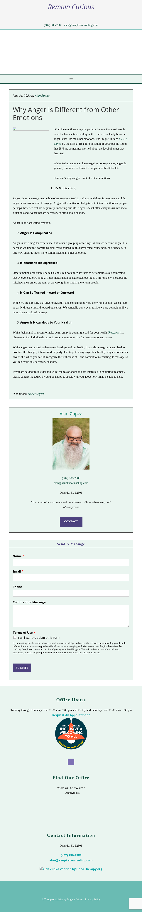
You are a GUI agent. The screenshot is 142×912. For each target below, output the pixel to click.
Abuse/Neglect (36, 394)
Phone (17, 587)
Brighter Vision (75, 899)
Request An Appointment (71, 715)
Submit (22, 667)
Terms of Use (24, 633)
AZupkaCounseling (57, 52)
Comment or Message (29, 602)
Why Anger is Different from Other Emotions (66, 113)
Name (18, 556)
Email (18, 571)
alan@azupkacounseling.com (81, 25)
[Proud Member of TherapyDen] (71, 749)
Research (113, 332)
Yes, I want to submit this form (39, 638)
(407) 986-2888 (53, 25)
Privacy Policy (92, 899)
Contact (71, 521)
